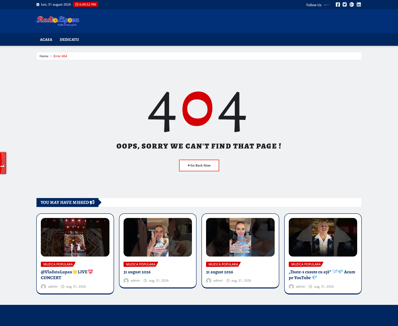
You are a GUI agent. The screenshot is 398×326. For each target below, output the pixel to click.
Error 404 (60, 56)
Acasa (46, 39)
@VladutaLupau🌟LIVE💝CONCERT (67, 275)
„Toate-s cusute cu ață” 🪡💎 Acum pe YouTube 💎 (322, 275)
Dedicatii (69, 39)
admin (52, 286)
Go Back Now (200, 165)
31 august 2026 (137, 272)
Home (44, 56)
